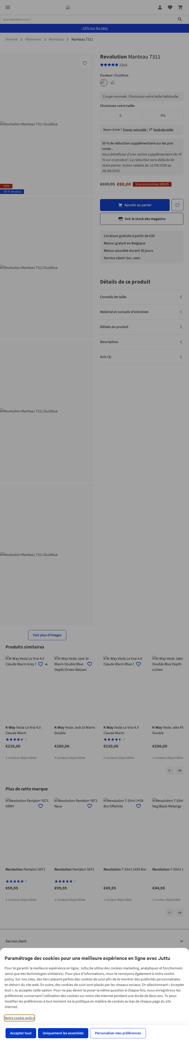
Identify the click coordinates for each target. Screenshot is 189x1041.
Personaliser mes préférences (118, 1033)
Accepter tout (21, 1033)
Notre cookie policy (19, 1017)
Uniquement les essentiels (63, 1033)
